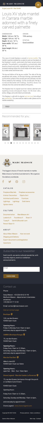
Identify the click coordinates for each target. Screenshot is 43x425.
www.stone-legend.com (23, 406)
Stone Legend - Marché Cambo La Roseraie (21, 375)
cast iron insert (28, 96)
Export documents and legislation (15, 240)
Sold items (26, 201)
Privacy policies (25, 413)
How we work (25, 234)
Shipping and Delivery (11, 237)
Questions (7, 243)
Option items (8, 204)
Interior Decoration (10, 195)
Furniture (25, 198)
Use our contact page (11, 310)
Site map (33, 418)
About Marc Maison (10, 234)
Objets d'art (24, 195)
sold (7, 107)
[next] (37, 131)
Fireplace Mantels (9, 192)
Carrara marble (33, 58)
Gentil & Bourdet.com (19, 221)
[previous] (5, 131)
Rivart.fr (29, 218)
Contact (38, 418)
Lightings (6, 201)
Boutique (8, 314)
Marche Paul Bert (11, 357)
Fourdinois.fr (18, 218)
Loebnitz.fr (7, 218)
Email (6, 268)
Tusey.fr (6, 221)
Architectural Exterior (11, 198)
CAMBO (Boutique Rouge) (14, 335)
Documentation (9, 215)
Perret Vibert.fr (8, 224)
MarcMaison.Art (23, 215)
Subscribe (11, 276)
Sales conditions (35, 413)
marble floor (8, 98)
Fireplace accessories (26, 192)
